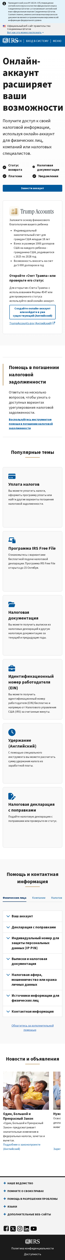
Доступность (32, 1254)
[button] (37, 41)
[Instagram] (19, 1228)
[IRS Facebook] (6, 1228)
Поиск (17, 41)
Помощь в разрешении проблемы (32, 1199)
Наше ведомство (20, 1183)
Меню (57, 41)
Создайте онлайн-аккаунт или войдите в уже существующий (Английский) (32, 312)
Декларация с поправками (34, 927)
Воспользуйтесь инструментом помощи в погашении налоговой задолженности (31, 424)
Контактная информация (33, 1011)
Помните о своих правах (25, 1191)
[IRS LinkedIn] (26, 1228)
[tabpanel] (32, 964)
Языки (12, 1206)
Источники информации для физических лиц (35, 998)
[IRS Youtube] (34, 1228)
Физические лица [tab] (14, 898)
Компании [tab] (38, 898)
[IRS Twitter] (13, 1228)
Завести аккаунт (32, 188)
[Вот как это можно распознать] (32, 29)
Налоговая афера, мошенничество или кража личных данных (34, 979)
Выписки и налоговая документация (29, 961)
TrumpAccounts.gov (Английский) (30, 323)
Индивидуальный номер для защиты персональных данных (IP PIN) (35, 943)
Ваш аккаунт (22, 916)
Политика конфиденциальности (32, 1248)
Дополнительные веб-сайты (29, 1214)
